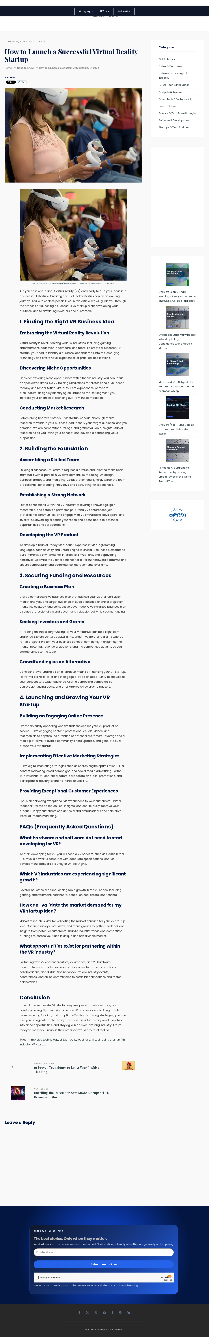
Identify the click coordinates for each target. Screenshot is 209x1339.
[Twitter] (87, 1312)
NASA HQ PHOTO (83, 283)
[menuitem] (84, 11)
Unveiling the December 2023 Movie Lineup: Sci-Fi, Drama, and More (71, 1093)
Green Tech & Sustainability (176, 99)
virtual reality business (75, 1039)
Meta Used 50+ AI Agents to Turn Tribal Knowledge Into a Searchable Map (176, 386)
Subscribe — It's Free (104, 1264)
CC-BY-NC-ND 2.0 (108, 283)
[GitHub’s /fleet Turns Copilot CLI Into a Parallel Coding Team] (177, 407)
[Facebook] (79, 1312)
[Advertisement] (178, 198)
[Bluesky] (129, 1312)
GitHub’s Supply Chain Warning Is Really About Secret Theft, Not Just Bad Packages (177, 296)
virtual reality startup (105, 1039)
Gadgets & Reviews (170, 92)
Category (84, 11)
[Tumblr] (113, 1312)
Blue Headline (98, 1329)
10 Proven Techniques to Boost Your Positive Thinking (66, 1068)
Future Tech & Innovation (174, 85)
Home (8, 68)
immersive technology (43, 1039)
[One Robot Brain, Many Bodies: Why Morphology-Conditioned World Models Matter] (177, 317)
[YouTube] (104, 1312)
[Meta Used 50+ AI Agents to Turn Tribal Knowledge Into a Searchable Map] (177, 364)
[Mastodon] (120, 1312)
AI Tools (104, 11)
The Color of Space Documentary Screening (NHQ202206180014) (54, 283)
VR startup (39, 1044)
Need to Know (37, 41)
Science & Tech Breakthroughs (177, 113)
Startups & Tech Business (174, 127)
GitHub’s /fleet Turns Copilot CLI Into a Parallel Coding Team (176, 429)
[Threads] (96, 1312)
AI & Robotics (167, 59)
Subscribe (124, 11)
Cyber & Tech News (170, 66)
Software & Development (174, 120)
